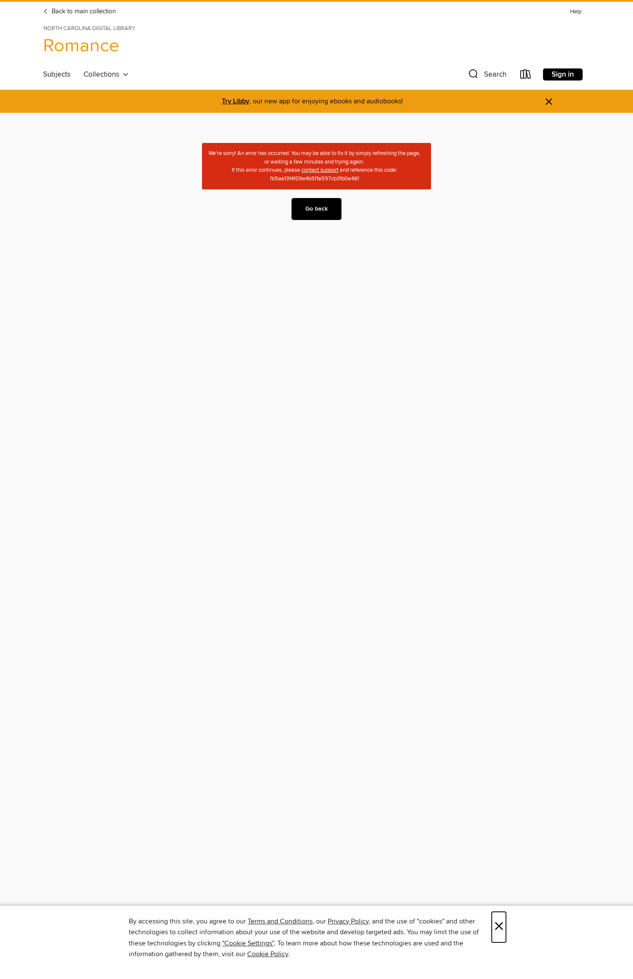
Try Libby (235, 101)
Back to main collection (83, 11)
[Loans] (526, 76)
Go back (316, 209)
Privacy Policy (348, 921)
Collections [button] (103, 74)
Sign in (563, 74)
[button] (486, 76)
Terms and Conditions (280, 921)
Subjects (57, 74)
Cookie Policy (267, 954)
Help (575, 12)
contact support (319, 170)
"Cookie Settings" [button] (248, 943)
